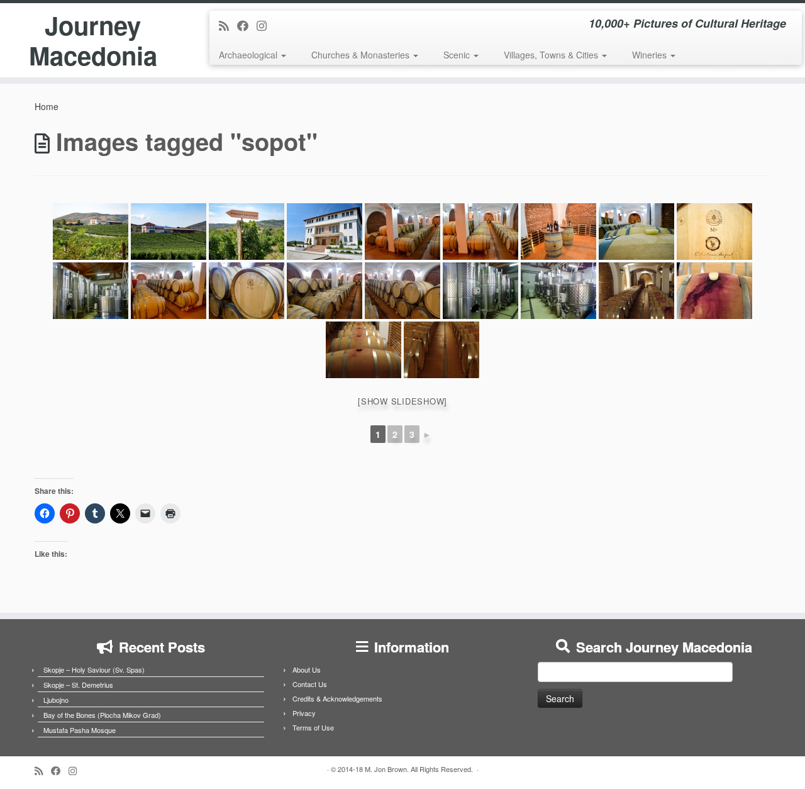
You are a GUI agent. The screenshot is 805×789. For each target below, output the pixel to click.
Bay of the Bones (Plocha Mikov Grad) (102, 715)
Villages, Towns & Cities (552, 54)
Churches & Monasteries (361, 54)
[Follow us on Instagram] (266, 25)
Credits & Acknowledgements (337, 698)
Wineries (650, 54)
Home (46, 106)
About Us (306, 669)
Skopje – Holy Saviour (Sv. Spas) (94, 669)
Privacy (304, 713)
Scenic (457, 54)
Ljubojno (56, 700)
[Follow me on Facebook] (247, 25)
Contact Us (309, 684)
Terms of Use (313, 727)
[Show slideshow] (402, 401)
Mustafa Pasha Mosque (79, 730)
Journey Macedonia (93, 40)
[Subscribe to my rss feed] (228, 25)
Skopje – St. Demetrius (78, 685)
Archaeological (249, 54)
